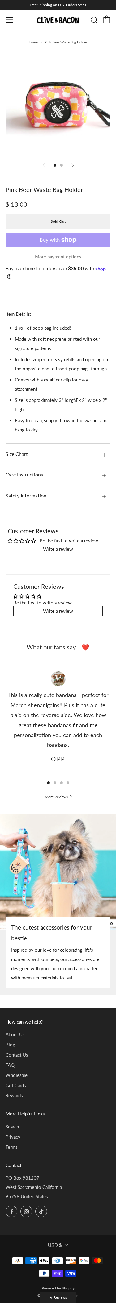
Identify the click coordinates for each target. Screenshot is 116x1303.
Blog (10, 1044)
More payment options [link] (58, 256)
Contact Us (17, 1055)
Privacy (13, 1137)
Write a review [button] (58, 549)
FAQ (10, 1065)
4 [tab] (68, 782)
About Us (15, 1034)
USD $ (55, 1245)
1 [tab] (48, 782)
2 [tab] (55, 782)
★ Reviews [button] (58, 1297)
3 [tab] (61, 782)
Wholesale (17, 1075)
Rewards (14, 1095)
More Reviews (56, 796)
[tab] (55, 165)
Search (12, 1126)
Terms (12, 1147)
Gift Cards (16, 1085)
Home (33, 42)
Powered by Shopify (58, 1288)
